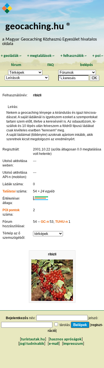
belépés (86, 65)
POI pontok (11, 210)
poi (97, 56)
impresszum (73, 344)
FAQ (50, 65)
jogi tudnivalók (31, 344)
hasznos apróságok (66, 339)
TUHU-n (61, 222)
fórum (16, 65)
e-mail (54, 344)
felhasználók (73, 56)
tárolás (65, 325)
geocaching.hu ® (38, 27)
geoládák (11, 56)
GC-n (45, 222)
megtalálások (41, 56)
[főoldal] (7, 9)
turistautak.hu (33, 339)
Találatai (9, 191)
